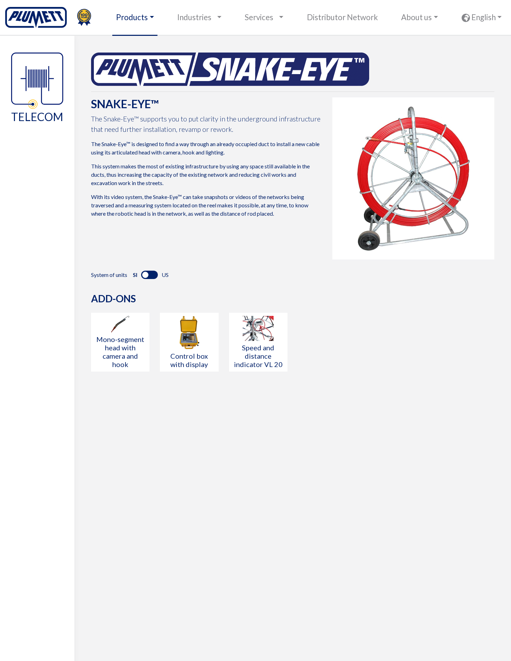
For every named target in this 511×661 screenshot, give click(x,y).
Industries (194, 17)
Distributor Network (342, 17)
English (483, 17)
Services (259, 17)
